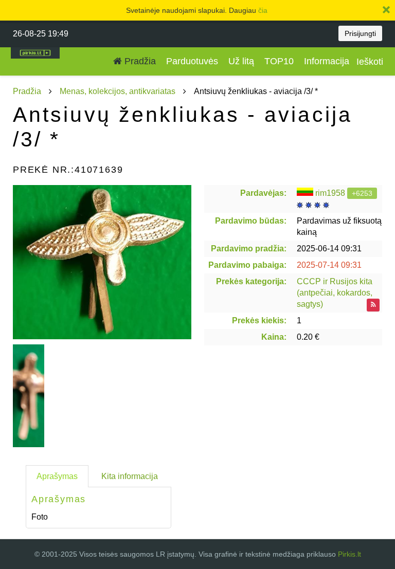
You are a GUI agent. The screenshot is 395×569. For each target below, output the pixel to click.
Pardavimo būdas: (250, 220)
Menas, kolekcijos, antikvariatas (117, 91)
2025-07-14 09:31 (329, 265)
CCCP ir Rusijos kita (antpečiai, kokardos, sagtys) (334, 292)
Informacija (326, 61)
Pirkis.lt (349, 554)
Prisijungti (360, 33)
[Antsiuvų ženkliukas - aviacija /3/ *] (102, 262)
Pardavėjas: (263, 193)
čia (262, 10)
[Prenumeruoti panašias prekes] (373, 305)
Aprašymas (57, 476)
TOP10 (279, 61)
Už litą (241, 61)
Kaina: (273, 337)
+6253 (362, 193)
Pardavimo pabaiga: (247, 265)
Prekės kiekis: (259, 320)
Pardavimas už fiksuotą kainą (339, 226)
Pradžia (139, 61)
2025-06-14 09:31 (329, 248)
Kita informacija (129, 476)
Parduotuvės (192, 61)
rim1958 (330, 193)
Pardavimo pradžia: (248, 248)
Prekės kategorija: (251, 281)
